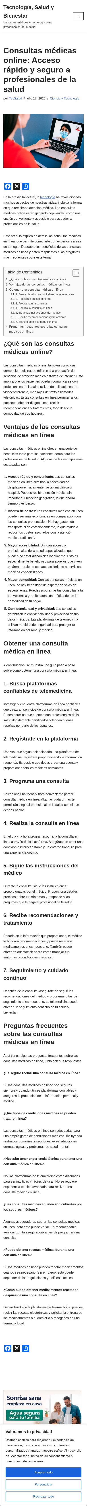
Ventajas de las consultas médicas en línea (39, 284)
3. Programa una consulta (31, 303)
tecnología (47, 197)
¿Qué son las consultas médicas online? (37, 279)
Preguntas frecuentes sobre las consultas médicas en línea (38, 329)
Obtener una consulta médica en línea (36, 289)
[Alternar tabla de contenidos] (74, 273)
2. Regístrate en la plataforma (33, 298)
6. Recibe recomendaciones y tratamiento (41, 317)
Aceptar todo (44, 1472)
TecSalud (15, 98)
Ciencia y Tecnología (64, 98)
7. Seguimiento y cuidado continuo (36, 321)
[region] (43, 1465)
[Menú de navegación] (78, 16)
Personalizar (43, 1484)
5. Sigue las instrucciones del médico (38, 312)
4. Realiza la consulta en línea (34, 308)
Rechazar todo (43, 1496)
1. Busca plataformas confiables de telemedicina (45, 294)
